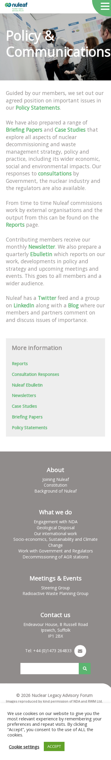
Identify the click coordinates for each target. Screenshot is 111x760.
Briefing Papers (27, 417)
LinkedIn (23, 305)
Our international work (55, 533)
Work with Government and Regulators (55, 551)
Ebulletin (40, 254)
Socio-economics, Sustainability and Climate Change (55, 542)
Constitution (55, 485)
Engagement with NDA (56, 521)
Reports (15, 224)
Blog (73, 305)
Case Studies (24, 406)
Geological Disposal (56, 527)
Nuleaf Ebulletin (27, 385)
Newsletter (41, 246)
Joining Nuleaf (55, 479)
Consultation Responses (35, 374)
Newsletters (24, 395)
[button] (105, 6)
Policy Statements (29, 427)
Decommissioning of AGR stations (55, 557)
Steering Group (55, 588)
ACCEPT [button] (54, 746)
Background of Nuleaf (55, 491)
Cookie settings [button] (24, 746)
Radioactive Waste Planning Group (55, 593)
